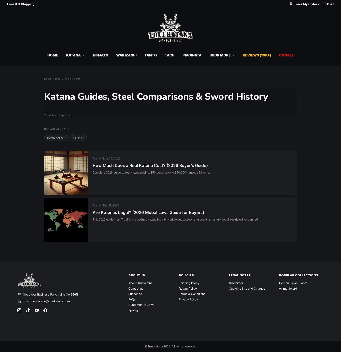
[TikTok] (28, 310)
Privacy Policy (188, 299)
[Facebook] (45, 310)
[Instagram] (19, 310)
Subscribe (135, 294)
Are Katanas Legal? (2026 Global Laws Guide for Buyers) (148, 212)
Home (47, 78)
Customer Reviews (141, 305)
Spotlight (134, 310)
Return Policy (188, 288)
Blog (58, 78)
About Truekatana (140, 283)
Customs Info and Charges (247, 288)
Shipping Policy (189, 283)
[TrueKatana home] (170, 30)
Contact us (135, 288)
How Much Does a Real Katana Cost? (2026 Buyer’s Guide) (150, 165)
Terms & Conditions (192, 294)
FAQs (132, 299)
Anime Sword (288, 288)
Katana (78, 137)
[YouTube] (37, 310)
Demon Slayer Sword (293, 283)
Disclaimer (236, 283)
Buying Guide (56, 137)
